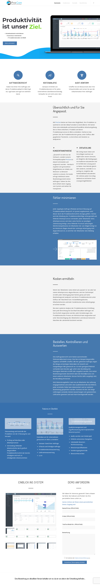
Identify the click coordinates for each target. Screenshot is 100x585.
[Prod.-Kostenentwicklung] (31, 509)
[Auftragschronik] (20, 538)
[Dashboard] (31, 531)
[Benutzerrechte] (51, 546)
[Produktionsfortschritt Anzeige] (20, 546)
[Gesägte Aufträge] (51, 538)
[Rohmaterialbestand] (31, 538)
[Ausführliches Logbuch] (41, 531)
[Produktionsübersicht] (31, 546)
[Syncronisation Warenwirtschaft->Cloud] (51, 531)
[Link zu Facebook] (93, 2)
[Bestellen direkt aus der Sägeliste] (41, 538)
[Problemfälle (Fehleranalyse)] (10, 538)
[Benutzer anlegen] (41, 546)
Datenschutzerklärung (81, 558)
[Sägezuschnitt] (10, 546)
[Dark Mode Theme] (20, 531)
